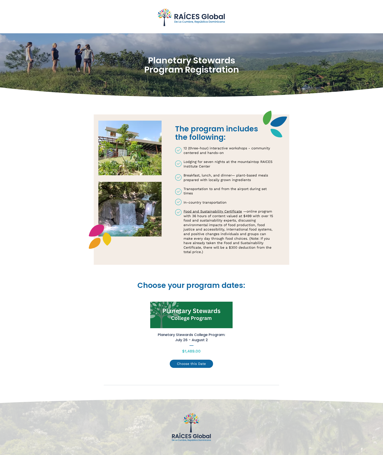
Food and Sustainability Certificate (213, 211)
